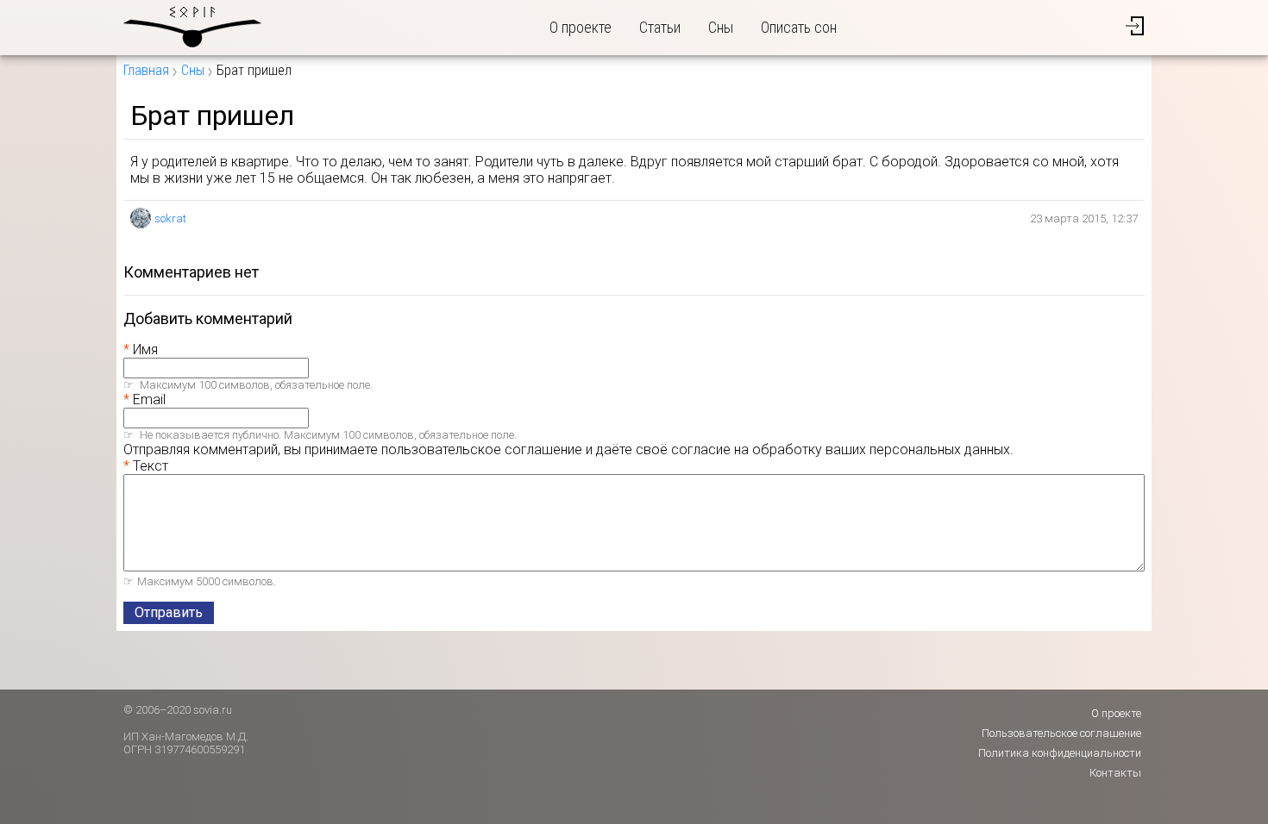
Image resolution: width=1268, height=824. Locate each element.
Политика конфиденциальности (1059, 752)
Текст (150, 466)
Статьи (660, 27)
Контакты (1115, 772)
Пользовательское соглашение (1061, 733)
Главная (146, 70)
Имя (145, 349)
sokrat (170, 218)
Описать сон (799, 27)
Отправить (169, 612)
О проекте (580, 27)
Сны (720, 27)
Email (149, 399)
